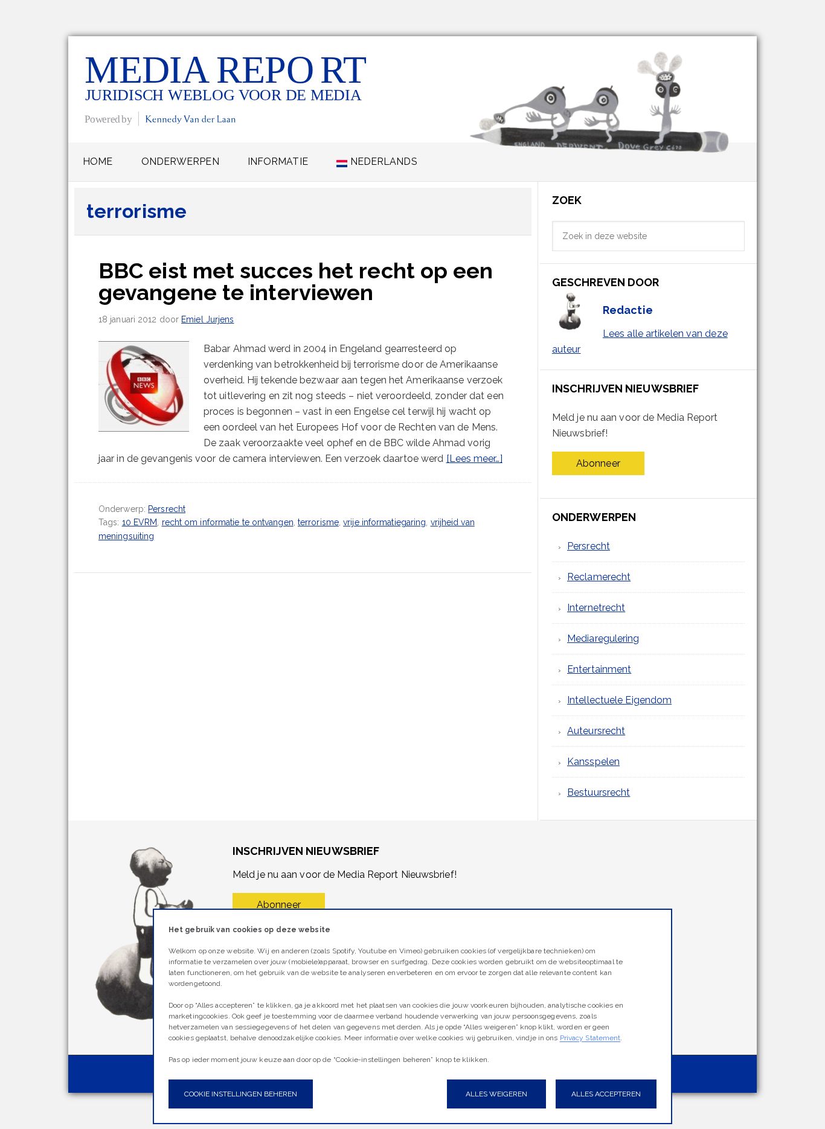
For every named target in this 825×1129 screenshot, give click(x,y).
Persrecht (166, 509)
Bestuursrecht (598, 792)
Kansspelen (593, 761)
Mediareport (226, 89)
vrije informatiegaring (384, 522)
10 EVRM (140, 522)
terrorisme (318, 522)
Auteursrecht (596, 731)
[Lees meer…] (474, 458)
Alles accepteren (606, 1094)
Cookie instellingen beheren (240, 1094)
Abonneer (598, 463)
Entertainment (599, 669)
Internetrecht (596, 607)
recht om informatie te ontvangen (228, 522)
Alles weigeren (496, 1094)
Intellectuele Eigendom (619, 700)
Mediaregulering (603, 638)
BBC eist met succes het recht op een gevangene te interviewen (295, 281)
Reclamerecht (599, 577)
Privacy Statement (590, 1038)
